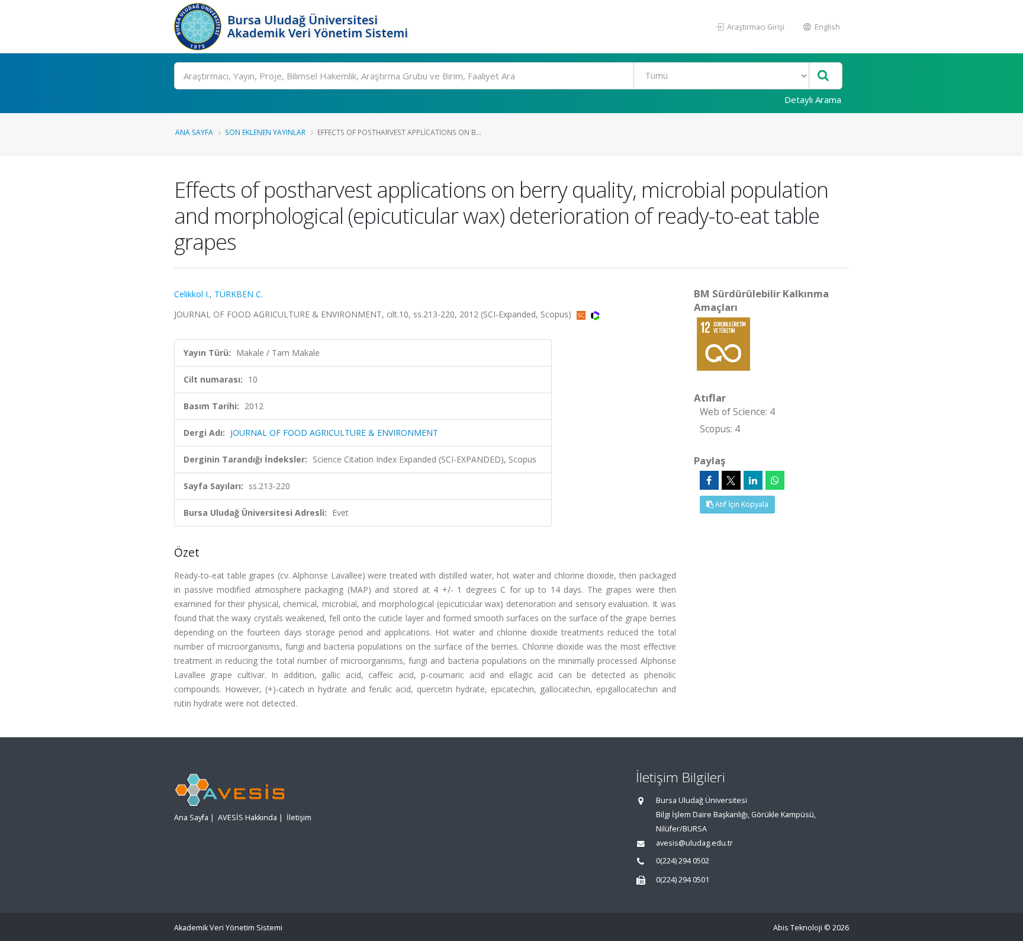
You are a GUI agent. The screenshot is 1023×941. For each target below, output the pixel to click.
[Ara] (823, 76)
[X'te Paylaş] (731, 480)
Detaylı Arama (812, 99)
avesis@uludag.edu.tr (694, 843)
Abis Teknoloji (797, 928)
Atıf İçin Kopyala (740, 504)
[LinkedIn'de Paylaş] (753, 480)
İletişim (299, 817)
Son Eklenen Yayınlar (265, 132)
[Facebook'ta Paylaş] (709, 480)
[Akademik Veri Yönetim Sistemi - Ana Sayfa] (199, 26)
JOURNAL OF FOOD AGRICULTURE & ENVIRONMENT (334, 432)
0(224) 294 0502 (682, 861)
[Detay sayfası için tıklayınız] (723, 343)
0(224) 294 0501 (682, 880)
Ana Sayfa (194, 132)
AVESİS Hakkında (247, 817)
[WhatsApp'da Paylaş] (774, 480)
